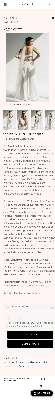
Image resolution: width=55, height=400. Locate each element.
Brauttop (20, 362)
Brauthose (9, 362)
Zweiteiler (24, 366)
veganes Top (10, 366)
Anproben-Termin (30, 335)
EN (49, 4)
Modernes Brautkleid (38, 362)
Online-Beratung (30, 344)
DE (43, 4)
